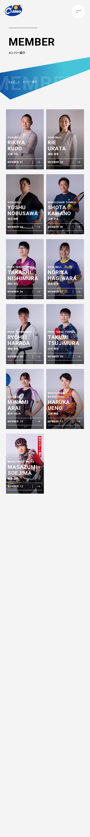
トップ (12, 81)
